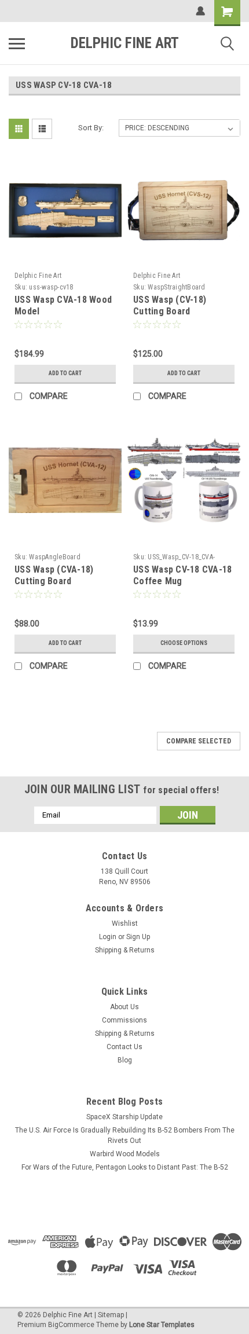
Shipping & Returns (125, 950)
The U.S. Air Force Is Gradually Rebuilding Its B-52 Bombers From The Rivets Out (125, 1135)
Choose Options (183, 643)
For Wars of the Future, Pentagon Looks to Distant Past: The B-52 (124, 1167)
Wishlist (125, 923)
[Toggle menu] (17, 43)
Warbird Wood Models (125, 1154)
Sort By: (91, 127)
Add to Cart (65, 373)
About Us (124, 1007)
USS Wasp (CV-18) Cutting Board (169, 305)
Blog (125, 1060)
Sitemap (111, 1315)
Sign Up (138, 937)
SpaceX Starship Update (124, 1117)
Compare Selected (198, 741)
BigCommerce (71, 1325)
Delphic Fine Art (37, 276)
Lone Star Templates (162, 1325)
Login (107, 937)
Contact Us (124, 1047)
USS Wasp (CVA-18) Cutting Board (53, 575)
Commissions (124, 1020)
